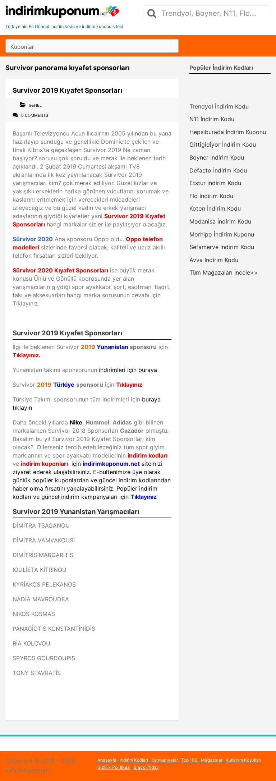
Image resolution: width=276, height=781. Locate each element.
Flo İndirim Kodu (211, 195)
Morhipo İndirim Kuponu (221, 234)
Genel (35, 105)
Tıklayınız (26, 355)
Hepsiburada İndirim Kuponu (227, 131)
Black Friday (146, 767)
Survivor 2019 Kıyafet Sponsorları (67, 90)
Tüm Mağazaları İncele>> (223, 272)
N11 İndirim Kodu (211, 119)
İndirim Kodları (134, 760)
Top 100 (189, 760)
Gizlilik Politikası (113, 767)
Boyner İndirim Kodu (216, 157)
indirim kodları (147, 455)
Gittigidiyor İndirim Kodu (222, 144)
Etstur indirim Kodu (215, 183)
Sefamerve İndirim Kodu (221, 247)
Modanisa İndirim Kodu (220, 221)
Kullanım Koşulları (243, 760)
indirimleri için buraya (128, 369)
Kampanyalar (164, 760)
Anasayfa (106, 760)
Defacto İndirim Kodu (218, 170)
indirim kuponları (44, 463)
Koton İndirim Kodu (215, 208)
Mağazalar (211, 760)
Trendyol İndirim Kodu (219, 106)
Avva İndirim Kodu (213, 259)
